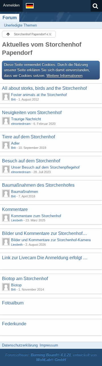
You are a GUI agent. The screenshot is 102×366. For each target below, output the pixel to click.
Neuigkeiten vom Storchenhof (31, 112)
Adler (15, 143)
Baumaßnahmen (24, 191)
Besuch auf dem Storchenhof (31, 160)
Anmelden (11, 5)
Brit (13, 99)
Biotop (16, 285)
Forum (10, 17)
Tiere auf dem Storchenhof (28, 136)
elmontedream (21, 123)
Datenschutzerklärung (20, 345)
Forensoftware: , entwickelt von (51, 357)
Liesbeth (17, 220)
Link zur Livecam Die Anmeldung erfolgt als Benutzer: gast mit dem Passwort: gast (45, 257)
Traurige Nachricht (26, 119)
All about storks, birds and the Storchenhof (44, 88)
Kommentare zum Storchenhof (36, 216)
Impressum (49, 345)
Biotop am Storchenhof (25, 278)
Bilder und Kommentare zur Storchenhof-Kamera (45, 233)
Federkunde (14, 323)
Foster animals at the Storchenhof (39, 95)
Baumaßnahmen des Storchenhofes (38, 185)
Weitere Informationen (64, 75)
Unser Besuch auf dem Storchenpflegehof (45, 167)
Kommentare (15, 209)
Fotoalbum (13, 302)
